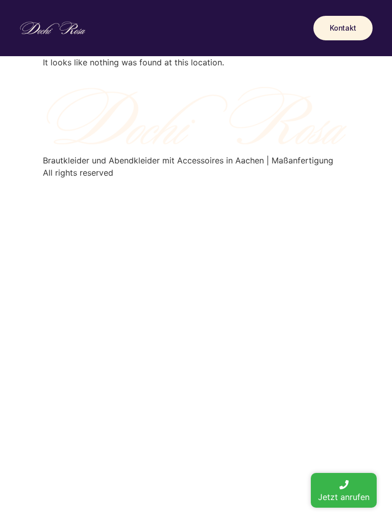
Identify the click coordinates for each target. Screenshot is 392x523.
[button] (343, 28)
